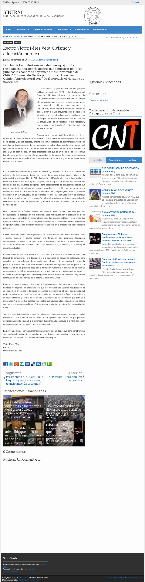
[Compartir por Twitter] (11, 364)
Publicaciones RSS (115, 578)
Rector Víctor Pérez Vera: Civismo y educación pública (37, 51)
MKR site (35, 580)
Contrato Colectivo (42, 29)
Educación (8, 43)
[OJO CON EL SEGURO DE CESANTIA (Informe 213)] (95, 177)
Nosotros (21, 29)
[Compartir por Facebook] (5, 364)
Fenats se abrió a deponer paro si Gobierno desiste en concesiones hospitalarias (118, 262)
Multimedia (98, 29)
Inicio (8, 29)
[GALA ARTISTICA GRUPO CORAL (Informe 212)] (95, 221)
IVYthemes (24, 580)
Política (17, 43)
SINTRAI (12, 12)
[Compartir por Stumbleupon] (22, 364)
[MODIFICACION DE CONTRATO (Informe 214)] (95, 199)
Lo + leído (97, 160)
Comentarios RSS (134, 578)
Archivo (133, 160)
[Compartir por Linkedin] (38, 364)
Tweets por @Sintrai (98, 100)
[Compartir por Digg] (27, 364)
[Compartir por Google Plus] (16, 364)
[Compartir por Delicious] (33, 364)
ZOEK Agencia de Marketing (44, 60)
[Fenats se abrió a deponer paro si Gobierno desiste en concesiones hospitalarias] (95, 268)
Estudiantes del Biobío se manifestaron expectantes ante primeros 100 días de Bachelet (117, 237)
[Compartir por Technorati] (49, 364)
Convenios (80, 29)
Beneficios (63, 29)
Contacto (135, 2)
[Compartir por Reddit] (44, 364)
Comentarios (115, 160)
